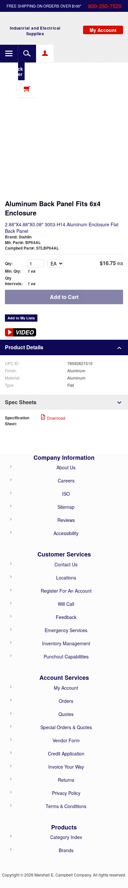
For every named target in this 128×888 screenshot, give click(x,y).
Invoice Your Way (66, 766)
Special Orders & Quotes (66, 727)
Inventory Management (66, 643)
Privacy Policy (66, 793)
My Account (66, 687)
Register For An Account (66, 590)
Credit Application (66, 753)
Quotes (66, 714)
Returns (66, 780)
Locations (66, 577)
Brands (66, 850)
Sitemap (66, 507)
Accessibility (65, 533)
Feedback (66, 617)
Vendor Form (66, 740)
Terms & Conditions (66, 806)
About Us (65, 467)
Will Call (66, 604)
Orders (66, 701)
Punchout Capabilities (66, 656)
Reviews (66, 520)
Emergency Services (66, 630)
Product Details (24, 347)
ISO (66, 493)
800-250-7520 (104, 6)
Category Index (66, 837)
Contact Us (65, 564)
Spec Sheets (20, 402)
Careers (66, 480)
